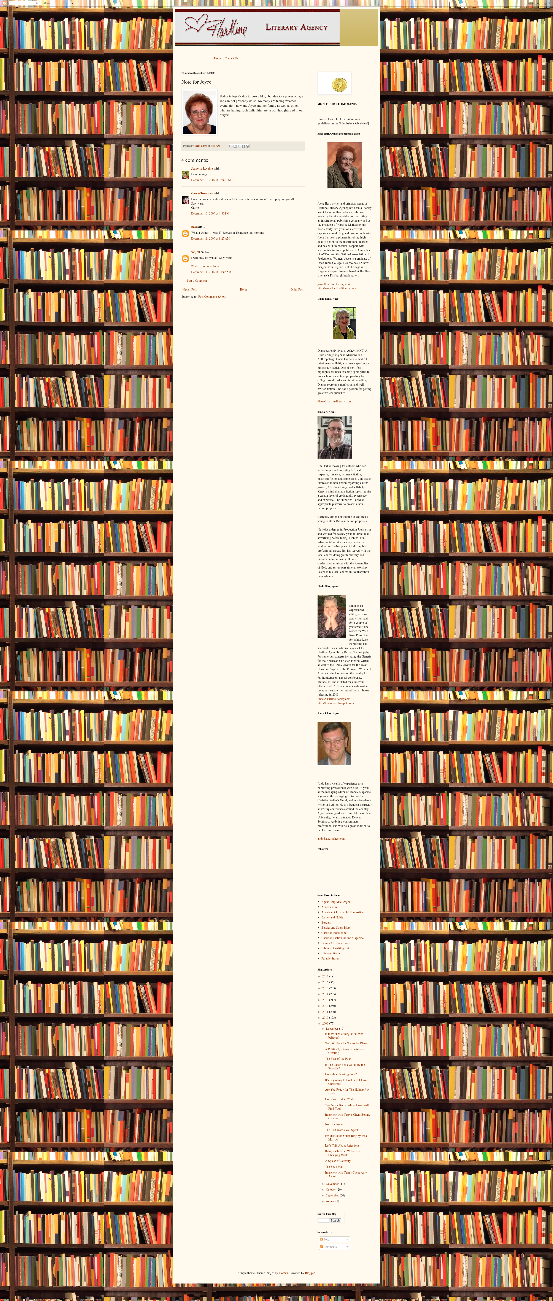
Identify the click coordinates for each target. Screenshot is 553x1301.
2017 (325, 976)
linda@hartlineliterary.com (334, 699)
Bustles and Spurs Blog (335, 927)
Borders (326, 922)
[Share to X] (239, 146)
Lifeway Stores (330, 953)
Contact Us (231, 58)
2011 (325, 1012)
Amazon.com (329, 907)
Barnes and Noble (332, 917)
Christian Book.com (333, 933)
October (331, 1189)
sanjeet (195, 251)
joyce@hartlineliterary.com (334, 284)
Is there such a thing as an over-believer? (344, 1035)
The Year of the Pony (338, 1058)
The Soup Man (334, 1166)
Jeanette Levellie (202, 168)
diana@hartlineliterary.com (334, 401)
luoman (283, 1273)
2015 (325, 988)
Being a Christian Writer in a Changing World (342, 1153)
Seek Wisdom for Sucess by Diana (346, 1043)
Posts (326, 1239)
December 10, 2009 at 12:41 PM (211, 180)
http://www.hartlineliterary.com (337, 288)
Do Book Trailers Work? (340, 1099)
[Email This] (231, 146)
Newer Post (190, 289)
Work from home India (205, 266)
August (330, 1201)
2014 (325, 994)
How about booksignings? (341, 1074)
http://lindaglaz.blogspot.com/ (336, 703)
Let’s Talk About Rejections (342, 1145)
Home (217, 58)
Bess (194, 226)
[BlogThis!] (235, 146)
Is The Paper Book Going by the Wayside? (345, 1066)
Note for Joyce (334, 1124)
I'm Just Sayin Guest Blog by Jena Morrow (346, 1137)
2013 (325, 1000)
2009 (325, 1023)
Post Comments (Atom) (212, 296)
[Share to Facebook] (243, 146)
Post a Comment (197, 280)
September (333, 1195)
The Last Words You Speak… (343, 1130)
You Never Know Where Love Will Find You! (347, 1107)
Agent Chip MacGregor (335, 902)
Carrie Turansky (202, 193)
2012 (325, 1006)
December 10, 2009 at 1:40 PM (210, 213)
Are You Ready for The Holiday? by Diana (347, 1091)
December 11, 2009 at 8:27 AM (210, 238)
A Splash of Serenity (338, 1161)
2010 (325, 1017)
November (333, 1184)
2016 (325, 982)
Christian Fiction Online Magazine (342, 938)
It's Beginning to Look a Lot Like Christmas (346, 1082)
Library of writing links (336, 948)
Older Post (297, 289)
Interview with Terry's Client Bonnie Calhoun (347, 1116)
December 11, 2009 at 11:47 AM (211, 272)
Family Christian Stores (335, 943)
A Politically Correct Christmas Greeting (344, 1051)
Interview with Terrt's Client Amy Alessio (346, 1174)
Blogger (310, 1273)
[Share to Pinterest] (247, 146)
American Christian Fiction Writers (342, 912)
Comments (330, 1247)
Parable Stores (330, 958)
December (332, 1028)
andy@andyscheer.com (331, 838)
